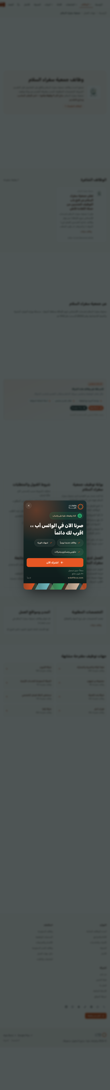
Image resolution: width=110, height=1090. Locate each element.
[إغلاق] (29, 505)
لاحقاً (29, 578)
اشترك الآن (52, 562)
